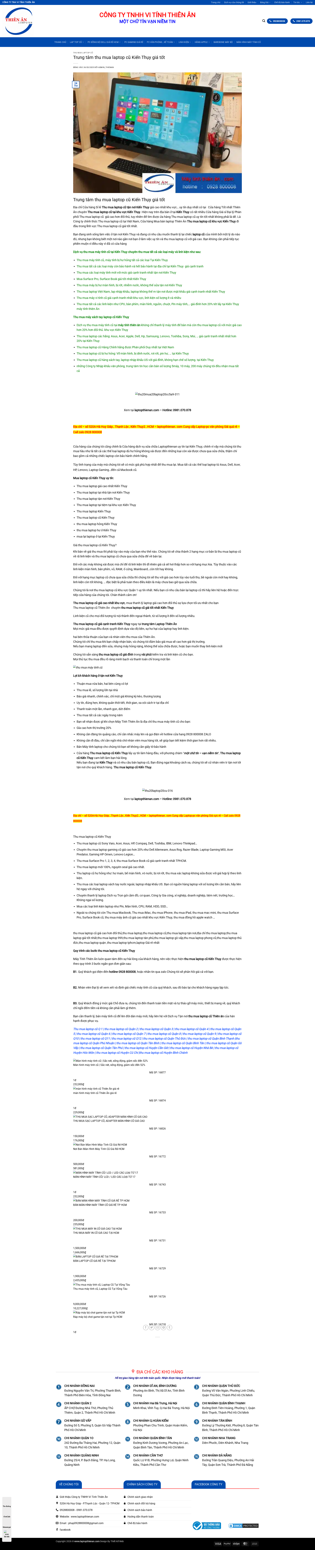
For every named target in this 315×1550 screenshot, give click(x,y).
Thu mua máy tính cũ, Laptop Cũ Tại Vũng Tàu (100, 1288)
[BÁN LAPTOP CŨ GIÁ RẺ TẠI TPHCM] (157, 1256)
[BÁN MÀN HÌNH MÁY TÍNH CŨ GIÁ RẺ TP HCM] (157, 1200)
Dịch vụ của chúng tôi (234, 2)
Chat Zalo (6, 1517)
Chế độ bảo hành (282, 2)
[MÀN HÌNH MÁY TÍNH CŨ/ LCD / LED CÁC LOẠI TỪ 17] (157, 1172)
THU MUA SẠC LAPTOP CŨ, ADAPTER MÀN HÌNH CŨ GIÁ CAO (109, 1120)
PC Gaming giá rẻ (133, 42)
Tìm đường (7, 1506)
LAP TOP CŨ (76, 42)
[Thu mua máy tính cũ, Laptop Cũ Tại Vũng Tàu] (157, 1284)
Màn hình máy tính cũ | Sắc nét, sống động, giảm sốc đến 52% (109, 1064)
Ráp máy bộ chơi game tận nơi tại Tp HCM (97, 1316)
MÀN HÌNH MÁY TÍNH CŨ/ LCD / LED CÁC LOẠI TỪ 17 (104, 1176)
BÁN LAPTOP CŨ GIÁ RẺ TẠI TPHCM (94, 1260)
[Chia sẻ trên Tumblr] (169, 1327)
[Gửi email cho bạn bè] (157, 1327)
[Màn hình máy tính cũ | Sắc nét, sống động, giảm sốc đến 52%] (157, 1060)
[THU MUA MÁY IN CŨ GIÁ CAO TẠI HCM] (157, 1228)
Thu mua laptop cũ (83, 53)
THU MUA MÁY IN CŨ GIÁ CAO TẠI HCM (96, 1232)
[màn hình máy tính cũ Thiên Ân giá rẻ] (157, 1088)
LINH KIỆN (184, 42)
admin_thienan (106, 67)
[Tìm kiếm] (264, 21)
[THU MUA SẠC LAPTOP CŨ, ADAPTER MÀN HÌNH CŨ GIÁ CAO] (157, 1116)
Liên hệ (309, 2)
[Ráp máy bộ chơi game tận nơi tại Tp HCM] (157, 1312)
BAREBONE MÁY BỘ (223, 42)
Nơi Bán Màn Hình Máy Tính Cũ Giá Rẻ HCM (98, 1149)
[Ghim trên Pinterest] (163, 1327)
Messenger (7, 1527)
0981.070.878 (182, 410)
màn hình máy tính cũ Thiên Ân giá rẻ (94, 1093)
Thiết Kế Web (117, 1541)
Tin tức (296, 2)
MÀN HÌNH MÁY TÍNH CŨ (248, 42)
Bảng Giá (264, 2)
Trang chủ (215, 2)
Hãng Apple (201, 42)
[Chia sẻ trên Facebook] (145, 1327)
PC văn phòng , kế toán (160, 42)
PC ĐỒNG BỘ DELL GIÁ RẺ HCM (103, 42)
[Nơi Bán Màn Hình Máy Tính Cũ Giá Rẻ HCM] (157, 1144)
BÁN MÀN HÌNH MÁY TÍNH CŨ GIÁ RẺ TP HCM (100, 1204)
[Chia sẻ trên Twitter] (151, 1327)
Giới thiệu (252, 2)
